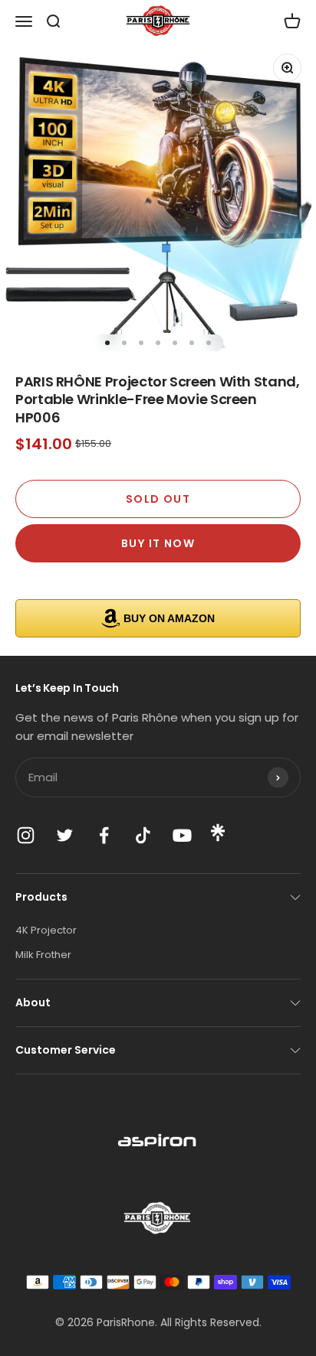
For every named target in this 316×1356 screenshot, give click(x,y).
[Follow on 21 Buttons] (218, 838)
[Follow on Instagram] (25, 835)
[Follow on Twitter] (64, 835)
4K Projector (46, 930)
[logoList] (158, 1142)
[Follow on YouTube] (182, 835)
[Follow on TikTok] (143, 835)
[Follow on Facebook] (104, 835)
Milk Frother (43, 954)
